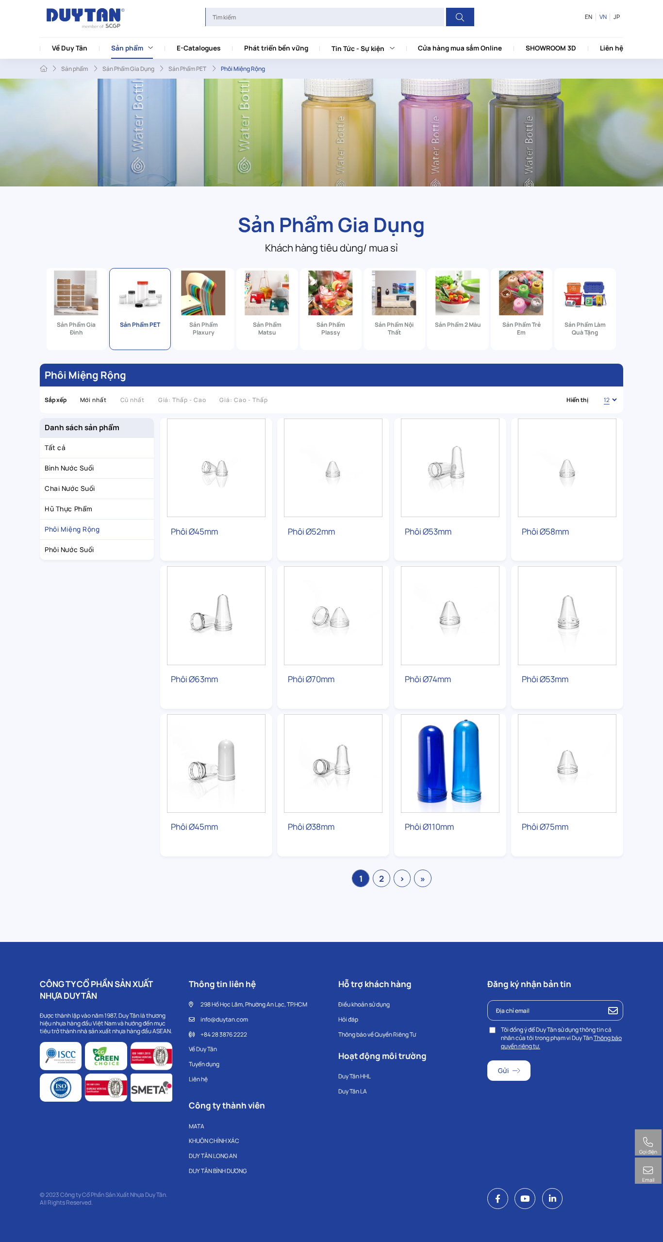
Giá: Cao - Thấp (243, 400)
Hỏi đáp (348, 1019)
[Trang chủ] (43, 68)
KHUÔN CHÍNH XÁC (214, 1141)
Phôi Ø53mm (428, 531)
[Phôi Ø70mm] (333, 615)
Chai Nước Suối (70, 488)
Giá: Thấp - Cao (182, 400)
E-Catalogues (198, 47)
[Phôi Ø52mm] (333, 468)
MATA (196, 1126)
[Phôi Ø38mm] (333, 763)
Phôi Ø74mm (428, 679)
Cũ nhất (132, 400)
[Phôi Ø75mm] (567, 763)
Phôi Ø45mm (194, 531)
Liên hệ (611, 47)
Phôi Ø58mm (545, 531)
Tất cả (55, 447)
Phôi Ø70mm (311, 679)
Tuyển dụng (204, 1064)
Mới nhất (93, 400)
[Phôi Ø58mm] (567, 468)
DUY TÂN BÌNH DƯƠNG (218, 1171)
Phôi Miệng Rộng (72, 529)
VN (603, 17)
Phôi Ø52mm (311, 531)
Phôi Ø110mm (429, 826)
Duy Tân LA (352, 1091)
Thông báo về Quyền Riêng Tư (377, 1034)
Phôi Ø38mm (311, 826)
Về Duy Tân (69, 47)
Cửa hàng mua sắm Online (460, 47)
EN (588, 17)
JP (616, 17)
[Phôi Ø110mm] (450, 763)
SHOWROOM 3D (551, 47)
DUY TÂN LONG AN (213, 1156)
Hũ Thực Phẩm (69, 508)
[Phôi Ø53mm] (450, 468)
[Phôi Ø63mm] (216, 615)
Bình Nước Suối (69, 467)
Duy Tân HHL (354, 1076)
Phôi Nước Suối (69, 549)
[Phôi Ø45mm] (216, 468)
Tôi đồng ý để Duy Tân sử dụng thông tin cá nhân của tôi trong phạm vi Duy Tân (561, 1037)
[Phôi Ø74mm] (450, 615)
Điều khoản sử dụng (364, 1004)
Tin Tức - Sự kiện (358, 48)
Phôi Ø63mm (194, 679)
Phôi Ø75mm (545, 826)
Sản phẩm (127, 47)
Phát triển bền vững (276, 47)
